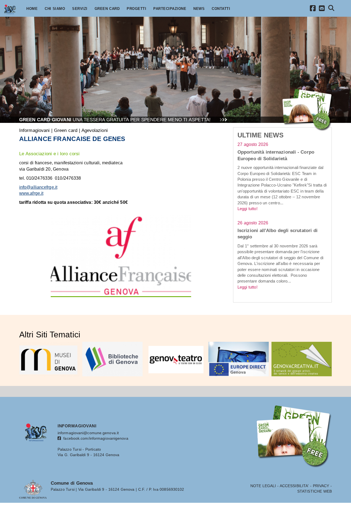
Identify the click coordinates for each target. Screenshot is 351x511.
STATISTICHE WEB (314, 491)
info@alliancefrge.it (38, 187)
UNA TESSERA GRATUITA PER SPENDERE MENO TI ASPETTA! (115, 119)
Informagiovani (34, 130)
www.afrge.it (31, 193)
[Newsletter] (322, 9)
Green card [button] (107, 9)
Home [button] (32, 9)
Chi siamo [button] (55, 9)
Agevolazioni (94, 130)
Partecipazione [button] (169, 9)
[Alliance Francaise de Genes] (121, 255)
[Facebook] (313, 9)
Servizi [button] (79, 9)
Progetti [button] (136, 9)
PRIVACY (321, 486)
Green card (66, 130)
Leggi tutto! (247, 208)
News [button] (199, 9)
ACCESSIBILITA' (294, 486)
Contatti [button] (221, 9)
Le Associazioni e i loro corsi (49, 153)
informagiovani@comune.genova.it (88, 433)
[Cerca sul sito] (331, 9)
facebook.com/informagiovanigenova (94, 438)
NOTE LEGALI (263, 486)
